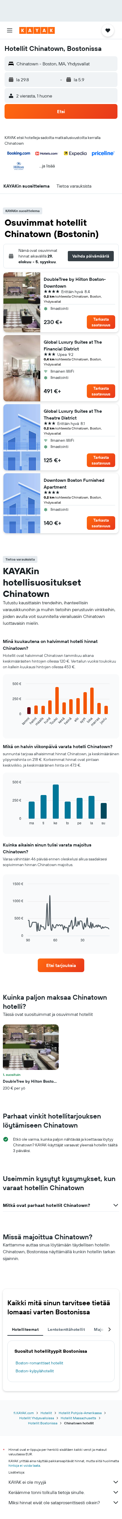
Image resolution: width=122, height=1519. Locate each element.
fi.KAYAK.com (24, 1413)
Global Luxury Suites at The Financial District (73, 345)
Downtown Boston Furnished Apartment (74, 483)
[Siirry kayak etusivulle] (37, 30)
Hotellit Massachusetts (78, 1418)
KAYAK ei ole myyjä (27, 1482)
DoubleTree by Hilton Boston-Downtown (75, 282)
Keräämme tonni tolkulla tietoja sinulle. (47, 1492)
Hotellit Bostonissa (42, 1423)
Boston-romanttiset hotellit (39, 1363)
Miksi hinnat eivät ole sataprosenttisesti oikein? (54, 1502)
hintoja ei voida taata (24, 1465)
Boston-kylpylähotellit (35, 1370)
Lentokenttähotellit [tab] (66, 1329)
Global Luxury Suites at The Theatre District (73, 414)
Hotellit (46, 1413)
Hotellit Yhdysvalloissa (36, 1418)
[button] (9, 30)
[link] (61, 965)
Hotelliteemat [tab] (25, 1329)
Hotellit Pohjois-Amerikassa (80, 1413)
